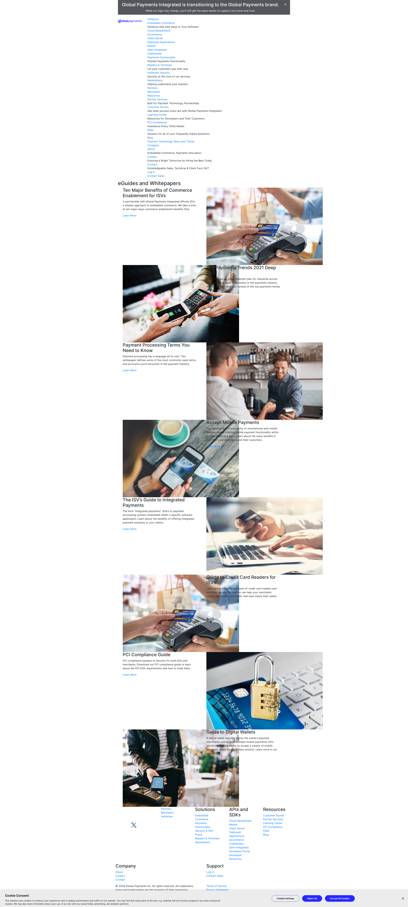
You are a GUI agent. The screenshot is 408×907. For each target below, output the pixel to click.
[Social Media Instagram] (145, 823)
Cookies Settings (285, 898)
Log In (151, 172)
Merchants (153, 91)
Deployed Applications (161, 42)
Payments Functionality (161, 57)
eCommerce (154, 34)
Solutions (153, 19)
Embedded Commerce (161, 23)
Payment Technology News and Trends (170, 141)
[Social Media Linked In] (139, 822)
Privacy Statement (217, 889)
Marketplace (154, 80)
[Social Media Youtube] (118, 822)
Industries (167, 816)
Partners (152, 88)
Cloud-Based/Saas (240, 820)
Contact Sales (155, 175)
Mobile (151, 45)
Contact (152, 164)
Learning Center (157, 114)
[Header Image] (130, 20)
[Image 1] (139, 813)
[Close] (402, 898)
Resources (153, 95)
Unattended (154, 53)
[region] (204, 898)
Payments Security (158, 72)
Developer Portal (239, 851)
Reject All (312, 898)
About (151, 149)
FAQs (150, 130)
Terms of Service (216, 886)
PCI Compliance (157, 122)
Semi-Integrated (157, 49)
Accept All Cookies (339, 898)
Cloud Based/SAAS (158, 30)
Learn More (129, 215)
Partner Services (157, 99)
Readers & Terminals (159, 65)
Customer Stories (157, 107)
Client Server (155, 38)
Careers (152, 156)
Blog (150, 137)
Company (153, 145)
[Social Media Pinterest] (120, 835)
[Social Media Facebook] (125, 823)
